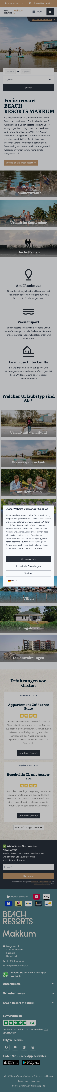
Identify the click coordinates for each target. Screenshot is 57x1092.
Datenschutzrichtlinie (33, 548)
